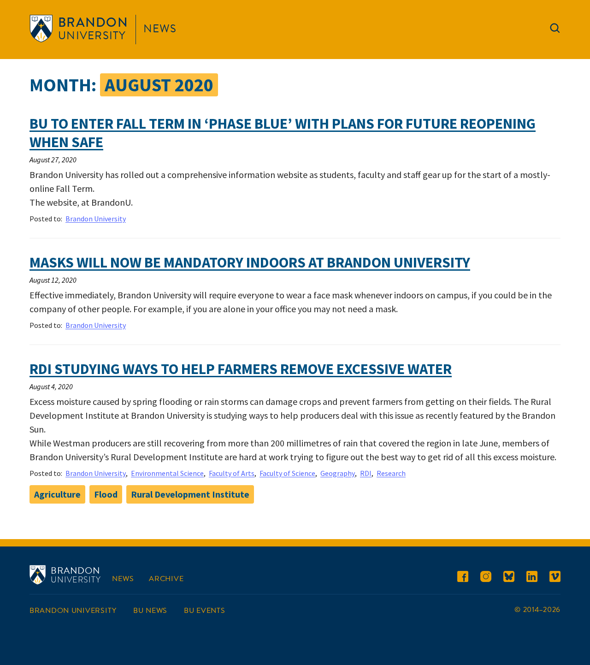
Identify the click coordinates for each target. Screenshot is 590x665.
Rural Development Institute (190, 494)
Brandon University (95, 218)
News (160, 28)
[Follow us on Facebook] (462, 578)
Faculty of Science (287, 473)
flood (106, 494)
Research (391, 473)
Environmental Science (167, 473)
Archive (166, 578)
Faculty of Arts (231, 473)
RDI (366, 473)
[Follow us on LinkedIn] (531, 578)
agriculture (57, 494)
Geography (337, 473)
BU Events (204, 610)
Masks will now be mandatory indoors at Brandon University (250, 262)
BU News (150, 610)
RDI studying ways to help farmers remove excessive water (241, 369)
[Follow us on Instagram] (485, 578)
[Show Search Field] (554, 30)
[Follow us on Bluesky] (508, 578)
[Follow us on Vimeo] (554, 578)
